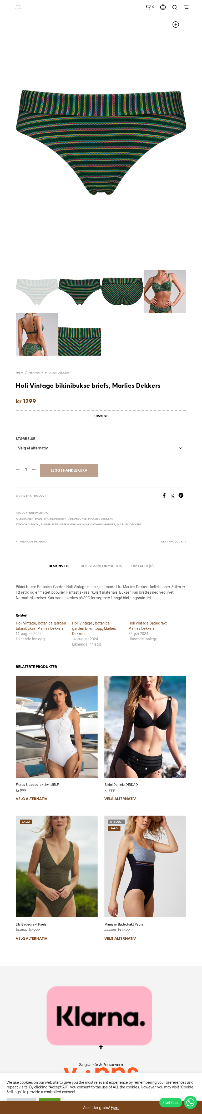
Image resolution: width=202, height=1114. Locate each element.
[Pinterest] (182, 496)
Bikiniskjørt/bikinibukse (68, 518)
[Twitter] (174, 496)
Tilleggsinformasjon (101, 566)
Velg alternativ (31, 799)
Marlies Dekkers (129, 524)
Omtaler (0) (142, 566)
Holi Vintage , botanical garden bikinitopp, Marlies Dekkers (94, 628)
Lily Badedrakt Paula (31, 924)
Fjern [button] (115, 1107)
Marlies (109, 524)
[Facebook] (165, 496)
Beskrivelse (60, 566)
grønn (75, 524)
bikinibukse (49, 524)
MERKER (34, 372)
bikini (35, 524)
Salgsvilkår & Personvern (101, 1064)
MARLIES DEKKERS (57, 372)
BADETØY (41, 518)
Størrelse (25, 439)
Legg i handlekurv (69, 470)
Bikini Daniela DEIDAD (121, 784)
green (64, 524)
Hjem (19, 372)
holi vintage (92, 524)
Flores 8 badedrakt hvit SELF (37, 784)
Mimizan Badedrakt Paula (123, 924)
